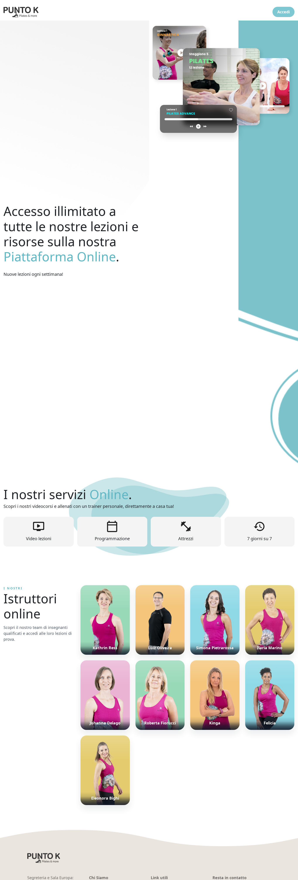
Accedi (283, 11)
